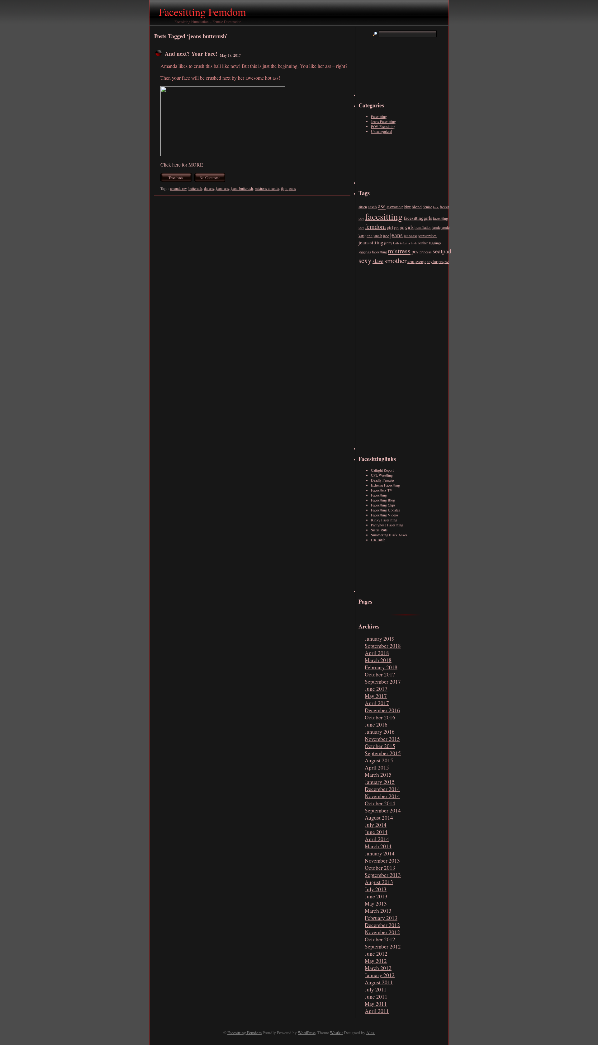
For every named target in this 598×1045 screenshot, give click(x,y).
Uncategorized (381, 131)
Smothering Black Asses (389, 534)
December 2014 (382, 789)
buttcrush (195, 188)
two (441, 262)
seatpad (442, 251)
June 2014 (376, 832)
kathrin (397, 243)
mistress (399, 250)
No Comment (210, 177)
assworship (395, 206)
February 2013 (381, 917)
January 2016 (380, 731)
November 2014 (382, 796)
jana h (377, 235)
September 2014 (383, 810)
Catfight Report (382, 470)
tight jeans (288, 188)
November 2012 (382, 932)
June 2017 (376, 688)
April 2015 (377, 767)
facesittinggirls (418, 218)
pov (415, 251)
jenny (388, 242)
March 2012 (378, 968)
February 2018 (381, 667)
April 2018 (377, 653)
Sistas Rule (379, 529)
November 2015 (382, 738)
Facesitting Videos (384, 514)
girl (390, 227)
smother (395, 260)
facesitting (384, 216)
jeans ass (222, 188)
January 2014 (380, 853)
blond (417, 206)
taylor (432, 261)
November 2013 (382, 860)
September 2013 (383, 874)
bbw (407, 206)
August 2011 (379, 982)
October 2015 (380, 746)
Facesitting (379, 116)
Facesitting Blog (383, 499)
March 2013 (378, 910)
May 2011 (376, 1003)
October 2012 (380, 939)
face (436, 207)
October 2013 (380, 867)
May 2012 (376, 960)
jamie (436, 227)
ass (382, 206)
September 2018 (383, 645)
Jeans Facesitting (383, 121)
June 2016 (376, 724)
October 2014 (380, 803)
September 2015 (383, 753)
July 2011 (376, 989)
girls (409, 227)
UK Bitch (378, 539)
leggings (435, 242)
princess (426, 251)
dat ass (209, 188)
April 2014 (377, 839)
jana (369, 235)
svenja (420, 261)
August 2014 (379, 817)
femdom (375, 226)
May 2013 (376, 903)
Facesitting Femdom (202, 11)
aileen (362, 206)
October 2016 (380, 717)
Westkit (336, 1032)
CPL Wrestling (382, 475)
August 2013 (379, 882)
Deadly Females (383, 480)
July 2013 (376, 889)
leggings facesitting (372, 251)
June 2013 (376, 896)
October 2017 (380, 674)
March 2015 (378, 774)
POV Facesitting (383, 126)
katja (406, 243)
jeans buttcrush (242, 188)
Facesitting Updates (385, 509)
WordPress (307, 1032)
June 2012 (376, 953)
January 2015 (380, 781)
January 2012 (380, 975)
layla (414, 243)
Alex (370, 1032)
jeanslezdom (427, 235)
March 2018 (378, 660)
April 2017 (377, 703)
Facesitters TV (381, 489)
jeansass (410, 235)
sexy (365, 260)
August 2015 (379, 760)
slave (378, 261)
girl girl (399, 227)
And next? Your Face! (191, 53)
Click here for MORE (181, 164)
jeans (396, 235)
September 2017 (383, 681)
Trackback (175, 177)
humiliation (423, 227)
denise (427, 206)
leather (423, 242)
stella (411, 262)
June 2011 (376, 996)
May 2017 (376, 695)
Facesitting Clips (383, 504)
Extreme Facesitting (385, 484)
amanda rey (178, 188)
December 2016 (382, 710)
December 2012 (382, 925)
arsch (372, 206)
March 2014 (378, 846)
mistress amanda (267, 188)
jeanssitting (370, 242)
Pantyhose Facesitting (387, 524)
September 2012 (383, 946)
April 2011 (377, 1010)
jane (386, 235)
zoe (446, 262)
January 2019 (380, 638)
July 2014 (376, 824)
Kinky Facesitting (384, 519)
